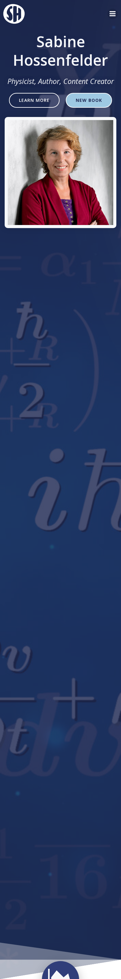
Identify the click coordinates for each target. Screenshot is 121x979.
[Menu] (112, 14)
